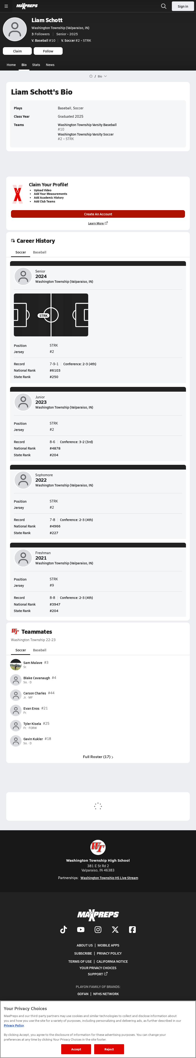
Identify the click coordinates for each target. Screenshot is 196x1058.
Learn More (96, 223)
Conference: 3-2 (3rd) (76, 441)
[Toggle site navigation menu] (6, 6)
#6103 (55, 370)
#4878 (55, 448)
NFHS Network (106, 993)
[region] (98, 1029)
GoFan (82, 993)
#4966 (55, 526)
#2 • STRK (76, 40)
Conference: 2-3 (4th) (79, 363)
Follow (48, 51)
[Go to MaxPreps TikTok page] (63, 930)
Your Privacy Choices (98, 967)
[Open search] (164, 6)
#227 (54, 532)
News (50, 64)
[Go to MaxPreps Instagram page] (98, 930)
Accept (76, 1049)
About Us (85, 945)
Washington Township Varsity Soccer (86, 134)
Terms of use (80, 961)
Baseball (39, 252)
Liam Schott (47, 20)
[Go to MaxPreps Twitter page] (115, 930)
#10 (43, 40)
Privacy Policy (109, 953)
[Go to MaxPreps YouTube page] (81, 930)
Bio (24, 64)
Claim (17, 51)
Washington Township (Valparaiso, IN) (60, 27)
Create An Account (98, 214)
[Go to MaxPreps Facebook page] (132, 930)
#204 (54, 454)
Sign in (183, 6)
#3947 (55, 604)
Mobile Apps (108, 945)
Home (11, 64)
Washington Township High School (98, 860)
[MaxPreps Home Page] (91, 76)
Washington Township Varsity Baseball (87, 124)
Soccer (21, 252)
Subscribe (83, 953)
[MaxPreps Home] (27, 6)
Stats (36, 64)
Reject (109, 1049)
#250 (54, 376)
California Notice (112, 961)
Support (95, 973)
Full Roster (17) (96, 756)
